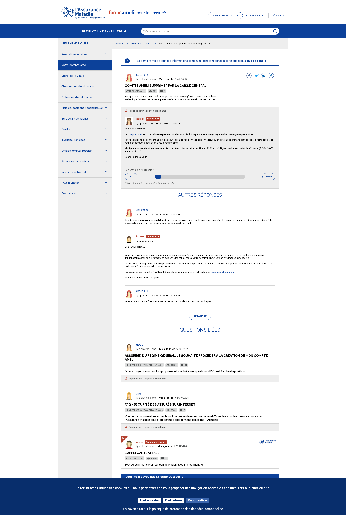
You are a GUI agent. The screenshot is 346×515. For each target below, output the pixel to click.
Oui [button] (133, 176)
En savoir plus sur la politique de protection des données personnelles (173, 509)
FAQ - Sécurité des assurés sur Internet (160, 404)
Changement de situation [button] (77, 86)
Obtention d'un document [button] (77, 97)
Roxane (140, 236)
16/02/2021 (168, 124)
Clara (138, 393)
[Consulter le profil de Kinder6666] (129, 80)
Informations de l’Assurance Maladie (144, 365)
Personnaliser (197, 500)
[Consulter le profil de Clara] (129, 399)
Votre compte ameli (135, 91)
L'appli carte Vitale (142, 453)
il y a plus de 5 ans (144, 124)
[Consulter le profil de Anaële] (129, 350)
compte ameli (135, 134)
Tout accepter (149, 500)
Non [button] (270, 177)
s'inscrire (279, 15)
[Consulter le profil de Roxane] (129, 242)
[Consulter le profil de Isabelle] (129, 124)
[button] (173, 19)
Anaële (140, 345)
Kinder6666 (142, 75)
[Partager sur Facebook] (249, 76)
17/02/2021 (168, 295)
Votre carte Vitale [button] (72, 75)
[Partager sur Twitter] (256, 76)
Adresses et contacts (222, 272)
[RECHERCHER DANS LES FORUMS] (275, 31)
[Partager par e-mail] (263, 76)
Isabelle (140, 118)
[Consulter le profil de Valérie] (129, 447)
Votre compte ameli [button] (74, 65)
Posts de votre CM (134, 459)
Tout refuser (173, 500)
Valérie (139, 442)
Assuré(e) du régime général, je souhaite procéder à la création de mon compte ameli (196, 357)
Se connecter (254, 15)
